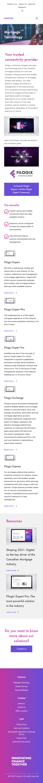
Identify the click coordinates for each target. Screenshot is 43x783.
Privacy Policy (21, 724)
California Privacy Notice (21, 742)
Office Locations (21, 711)
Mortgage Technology (21, 683)
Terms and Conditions (21, 728)
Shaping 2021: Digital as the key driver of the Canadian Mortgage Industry (20, 557)
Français (22, 7)
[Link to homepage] (9, 18)
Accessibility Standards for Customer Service (21, 733)
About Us (21, 704)
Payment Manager (21, 690)
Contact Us (21, 707)
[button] (22, 10)
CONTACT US (12, 4)
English (31, 4)
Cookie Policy (21, 738)
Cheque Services (21, 686)
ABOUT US (23, 4)
